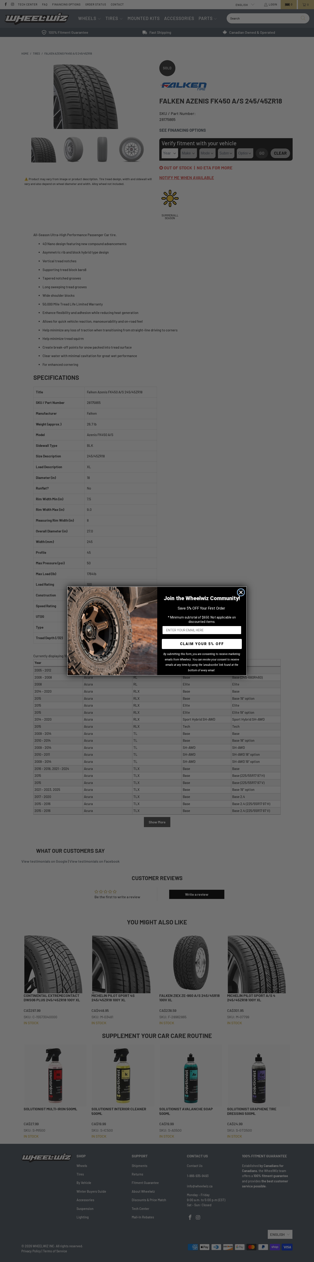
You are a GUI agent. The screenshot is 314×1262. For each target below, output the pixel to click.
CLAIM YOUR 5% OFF (202, 644)
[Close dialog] (240, 592)
